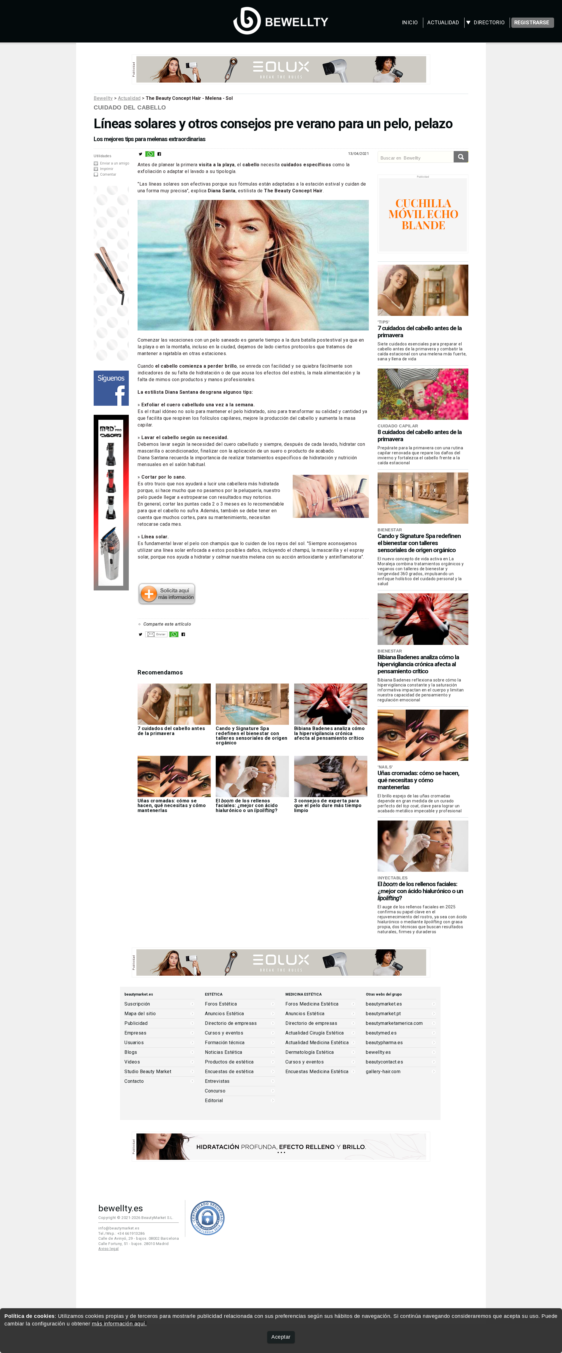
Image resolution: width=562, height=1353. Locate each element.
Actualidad (443, 22)
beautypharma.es (384, 1042)
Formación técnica (225, 1042)
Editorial (214, 1100)
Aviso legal (108, 1248)
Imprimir (106, 169)
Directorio (489, 22)
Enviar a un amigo (114, 163)
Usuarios (134, 1042)
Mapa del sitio (140, 1013)
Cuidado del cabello (130, 107)
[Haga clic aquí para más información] (167, 603)
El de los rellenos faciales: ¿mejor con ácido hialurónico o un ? (420, 891)
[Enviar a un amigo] (156, 635)
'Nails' (385, 767)
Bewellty (103, 98)
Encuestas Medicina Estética (317, 1071)
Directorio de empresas (231, 1023)
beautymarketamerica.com (394, 1023)
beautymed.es (381, 1033)
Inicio (410, 22)
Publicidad (136, 1023)
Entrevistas (217, 1081)
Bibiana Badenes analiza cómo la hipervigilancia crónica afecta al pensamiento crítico (418, 664)
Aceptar (281, 1337)
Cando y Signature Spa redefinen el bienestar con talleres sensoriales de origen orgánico (419, 543)
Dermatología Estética (309, 1052)
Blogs (130, 1052)
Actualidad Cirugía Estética (314, 1033)
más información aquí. (119, 1324)
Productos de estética (229, 1062)
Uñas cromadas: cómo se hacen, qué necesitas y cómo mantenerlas (418, 780)
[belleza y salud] (281, 31)
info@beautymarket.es (118, 1228)
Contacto (134, 1081)
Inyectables (393, 878)
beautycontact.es (384, 1062)
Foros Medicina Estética (312, 1004)
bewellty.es (378, 1052)
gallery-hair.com (383, 1071)
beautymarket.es (384, 1004)
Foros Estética (221, 1004)
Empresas (135, 1033)
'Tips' (383, 322)
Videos (132, 1062)
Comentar (108, 174)
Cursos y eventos (224, 1033)
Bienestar (390, 530)
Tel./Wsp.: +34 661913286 (121, 1233)
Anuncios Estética (224, 1013)
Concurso (215, 1091)
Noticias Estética (223, 1052)
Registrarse (531, 22)
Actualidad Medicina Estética (317, 1042)
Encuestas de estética (229, 1071)
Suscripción (137, 1004)
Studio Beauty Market (147, 1071)
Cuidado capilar (398, 426)
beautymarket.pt (383, 1013)
